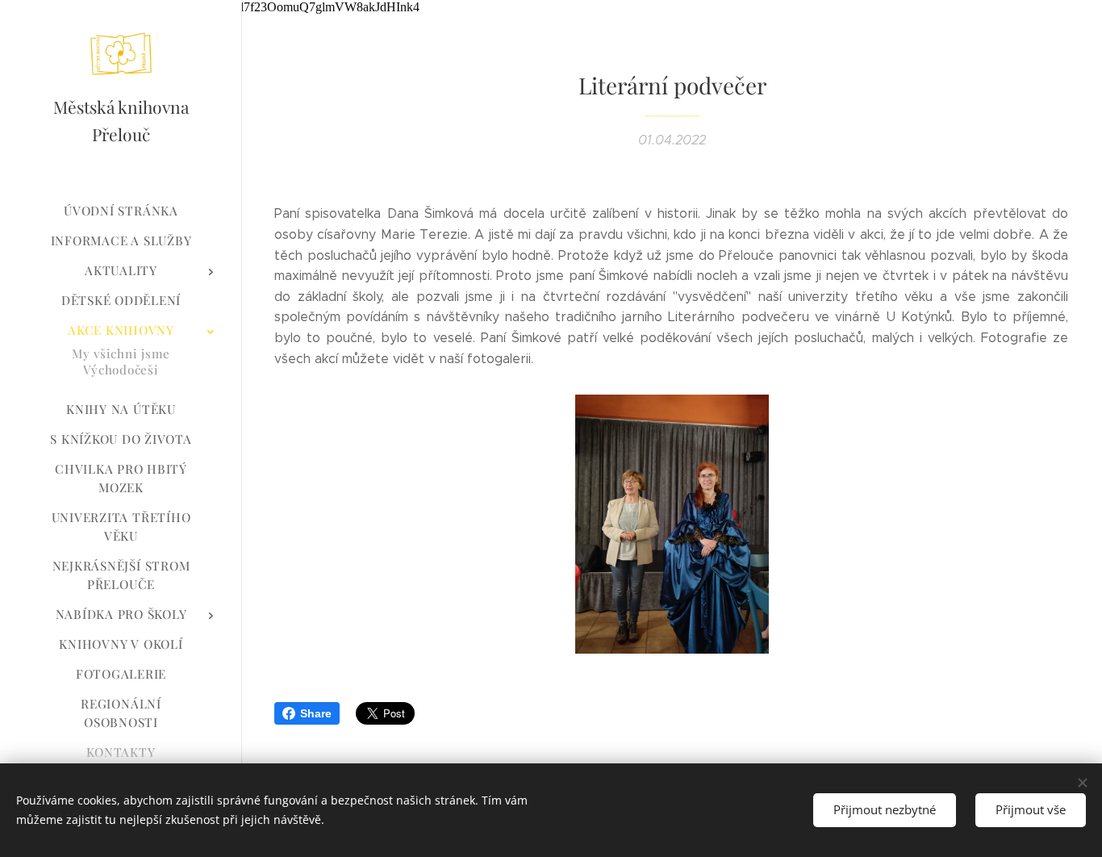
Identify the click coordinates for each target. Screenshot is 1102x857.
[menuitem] (121, 211)
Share (316, 713)
